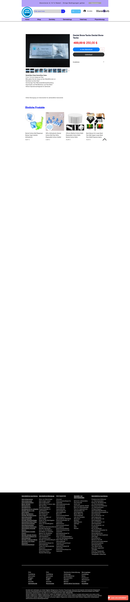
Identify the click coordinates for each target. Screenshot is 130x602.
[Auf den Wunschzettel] (102, 50)
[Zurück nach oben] (104, 139)
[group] (65, 127)
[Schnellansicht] (34, 121)
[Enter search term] (63, 11)
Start (27, 28)
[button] (101, 11)
